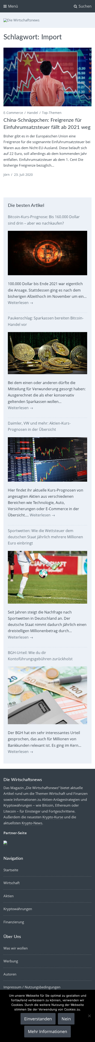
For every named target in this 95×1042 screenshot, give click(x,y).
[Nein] (89, 1015)
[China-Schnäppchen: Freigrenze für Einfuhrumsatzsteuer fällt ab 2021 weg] (47, 77)
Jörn (6, 174)
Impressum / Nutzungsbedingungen (31, 987)
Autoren (9, 974)
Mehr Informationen (47, 1031)
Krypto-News (32, 823)
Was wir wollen (15, 948)
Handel (32, 112)
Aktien (8, 896)
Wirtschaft (11, 882)
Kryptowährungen (17, 908)
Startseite (10, 870)
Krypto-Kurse (52, 817)
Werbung (10, 961)
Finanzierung (13, 922)
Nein (66, 1019)
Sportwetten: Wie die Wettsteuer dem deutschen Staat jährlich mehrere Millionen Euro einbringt (45, 537)
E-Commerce (13, 112)
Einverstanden (38, 1019)
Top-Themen (52, 112)
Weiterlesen (20, 302)
